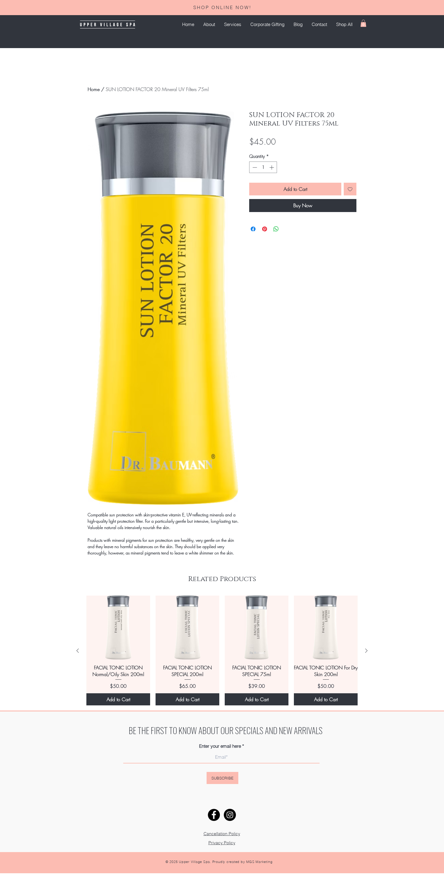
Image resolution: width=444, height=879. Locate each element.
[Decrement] (254, 167)
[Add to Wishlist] (350, 189)
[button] (233, 24)
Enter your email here (220, 746)
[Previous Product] (77, 650)
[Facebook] (214, 815)
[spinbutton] (263, 167)
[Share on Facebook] (253, 229)
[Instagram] (230, 815)
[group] (222, 650)
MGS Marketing (259, 862)
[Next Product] (366, 650)
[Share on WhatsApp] (276, 229)
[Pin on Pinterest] (264, 229)
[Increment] (272, 167)
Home (94, 89)
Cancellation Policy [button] (222, 833)
